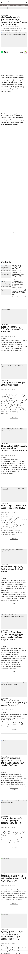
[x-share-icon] (5, 53)
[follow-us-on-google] (25, 52)
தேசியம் (8, 5)
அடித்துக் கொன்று (6, 893)
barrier (2, 147)
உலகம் (13, 5)
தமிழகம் (3, 5)
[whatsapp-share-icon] (2, 53)
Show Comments (14, 233)
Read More (14, 354)
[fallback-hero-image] (6, 268)
